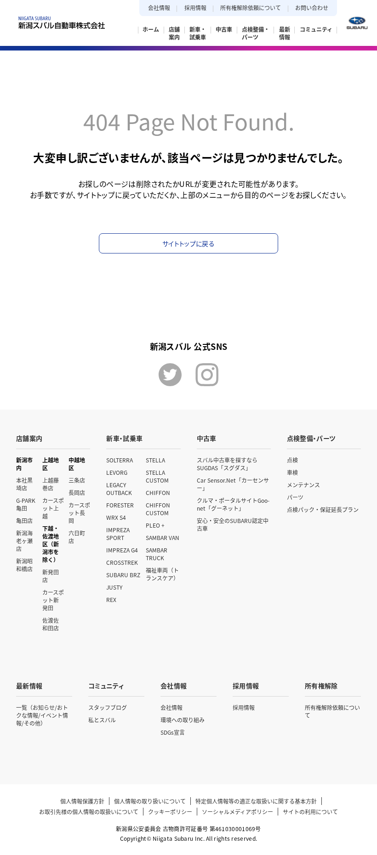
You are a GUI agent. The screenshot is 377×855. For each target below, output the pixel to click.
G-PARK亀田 (25, 504)
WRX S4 (116, 517)
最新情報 (29, 685)
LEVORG (116, 472)
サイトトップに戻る (188, 243)
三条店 (77, 480)
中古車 (207, 438)
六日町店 (77, 537)
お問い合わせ (311, 7)
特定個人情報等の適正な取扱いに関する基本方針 (256, 801)
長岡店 (77, 492)
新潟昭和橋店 (24, 565)
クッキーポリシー (170, 812)
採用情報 (195, 7)
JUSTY (114, 587)
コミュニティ (106, 685)
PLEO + (155, 525)
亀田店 (24, 520)
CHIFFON (158, 492)
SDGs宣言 (172, 732)
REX (111, 599)
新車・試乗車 (124, 438)
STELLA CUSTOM (157, 476)
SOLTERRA (119, 460)
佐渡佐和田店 (50, 624)
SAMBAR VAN (162, 537)
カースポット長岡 (79, 512)
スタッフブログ (107, 707)
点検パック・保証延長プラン (323, 509)
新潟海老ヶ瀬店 (24, 540)
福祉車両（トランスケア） (162, 574)
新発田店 (50, 576)
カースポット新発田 (53, 600)
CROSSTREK (122, 562)
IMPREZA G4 (122, 550)
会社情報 (159, 7)
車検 (292, 472)
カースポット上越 (53, 508)
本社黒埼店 (24, 484)
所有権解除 (321, 685)
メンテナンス (303, 485)
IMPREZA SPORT (118, 533)
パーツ (295, 497)
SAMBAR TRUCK (156, 554)
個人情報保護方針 (82, 801)
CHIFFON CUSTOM (158, 509)
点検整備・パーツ (311, 438)
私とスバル (102, 720)
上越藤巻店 (50, 484)
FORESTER (120, 505)
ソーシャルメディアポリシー (237, 812)
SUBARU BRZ (123, 575)
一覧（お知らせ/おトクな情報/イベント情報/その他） (42, 715)
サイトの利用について (310, 812)
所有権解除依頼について (250, 7)
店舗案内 (29, 438)
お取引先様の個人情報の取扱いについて (88, 812)
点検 (292, 460)
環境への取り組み (182, 720)
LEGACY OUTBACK (119, 488)
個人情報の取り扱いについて (150, 801)
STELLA (155, 460)
